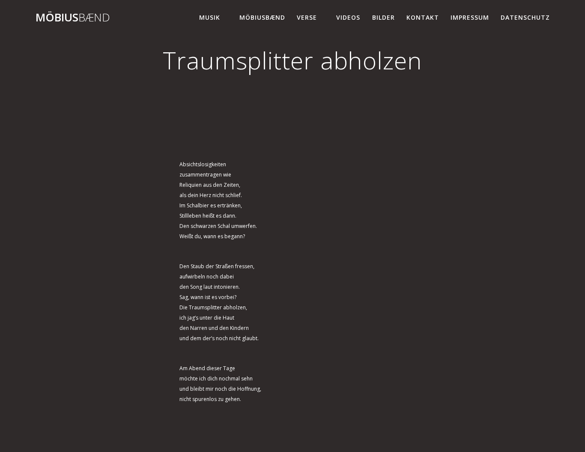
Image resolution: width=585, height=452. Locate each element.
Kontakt (422, 17)
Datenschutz (525, 17)
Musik (209, 17)
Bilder (383, 17)
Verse (307, 17)
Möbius (73, 17)
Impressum (470, 17)
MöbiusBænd (262, 17)
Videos (348, 17)
